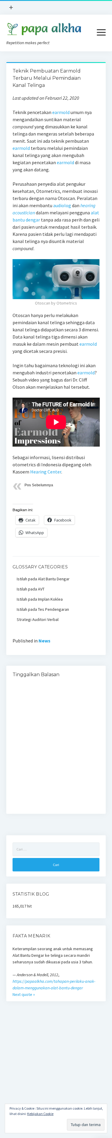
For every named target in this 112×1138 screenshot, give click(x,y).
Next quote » (24, 994)
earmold (61, 112)
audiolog (62, 205)
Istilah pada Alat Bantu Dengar (43, 579)
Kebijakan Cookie (40, 1113)
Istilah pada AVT (31, 589)
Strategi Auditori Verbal (38, 619)
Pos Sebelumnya (38, 485)
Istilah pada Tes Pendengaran (43, 609)
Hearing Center (45, 472)
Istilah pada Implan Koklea (40, 599)
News (44, 641)
